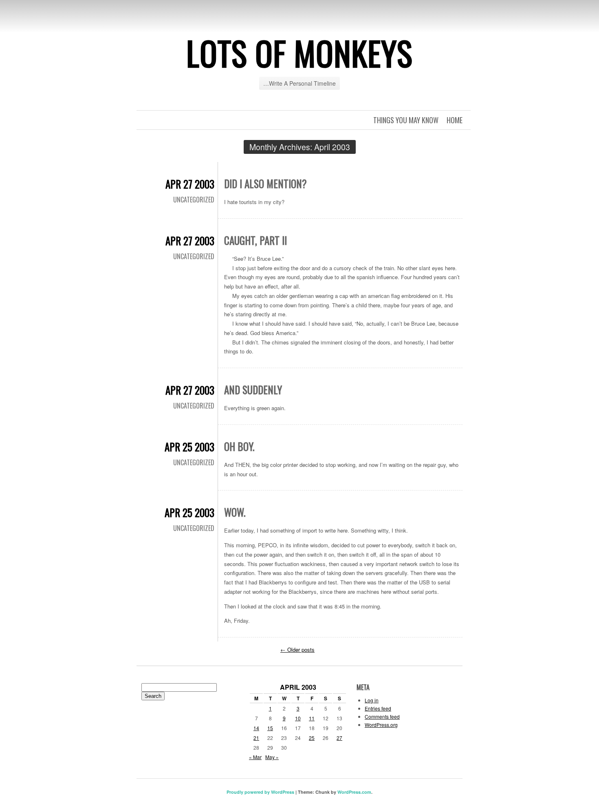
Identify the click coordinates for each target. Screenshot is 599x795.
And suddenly (253, 389)
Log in (372, 700)
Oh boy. (239, 446)
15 (270, 727)
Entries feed (378, 708)
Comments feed (382, 716)
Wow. (234, 512)
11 (312, 718)
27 (339, 737)
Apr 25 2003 (189, 446)
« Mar (255, 756)
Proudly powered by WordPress (260, 792)
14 (256, 727)
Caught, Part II (255, 240)
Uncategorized (193, 199)
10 (298, 718)
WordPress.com (354, 792)
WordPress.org (381, 724)
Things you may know (405, 120)
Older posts (297, 649)
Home (454, 120)
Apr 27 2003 (189, 183)
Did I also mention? (265, 183)
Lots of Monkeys (299, 53)
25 (312, 737)
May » (272, 756)
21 (256, 737)
